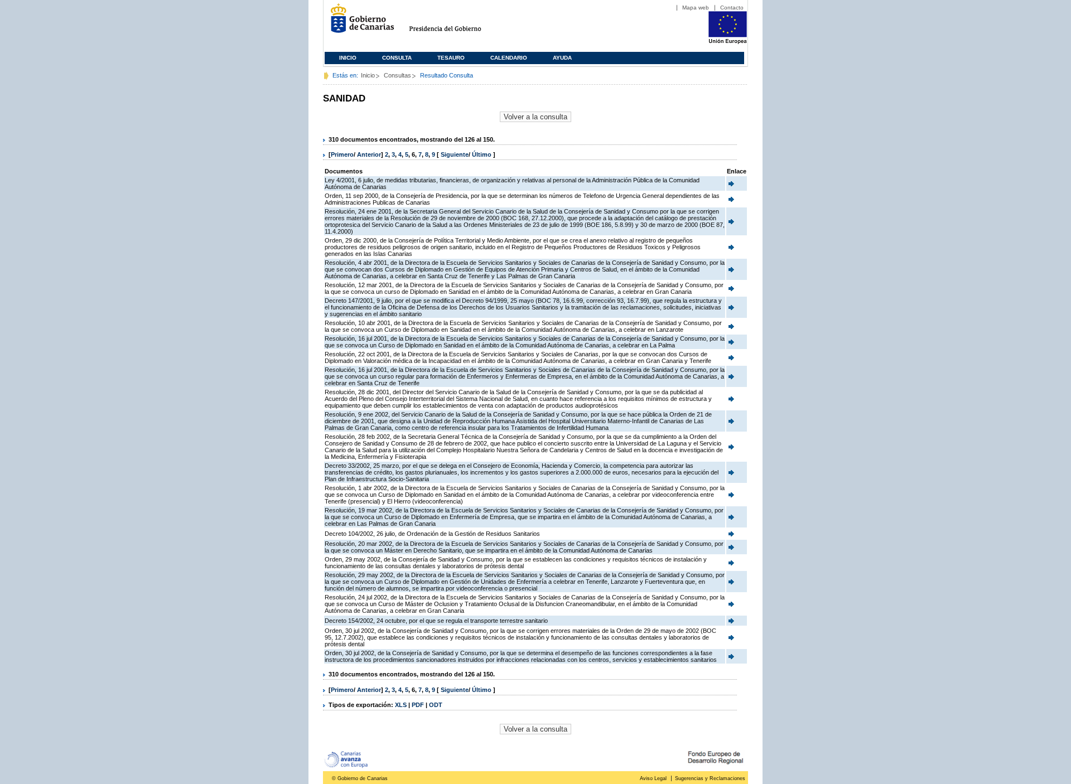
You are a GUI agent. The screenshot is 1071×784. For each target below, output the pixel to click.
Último (482, 154)
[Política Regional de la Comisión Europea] (727, 41)
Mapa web (695, 7)
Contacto (732, 7)
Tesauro (451, 58)
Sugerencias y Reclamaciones (710, 778)
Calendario (508, 58)
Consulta (397, 58)
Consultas (397, 75)
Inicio (347, 58)
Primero (342, 154)
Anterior (369, 154)
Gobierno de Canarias (359, 22)
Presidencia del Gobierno (455, 22)
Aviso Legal (653, 778)
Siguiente (455, 154)
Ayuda (562, 58)
